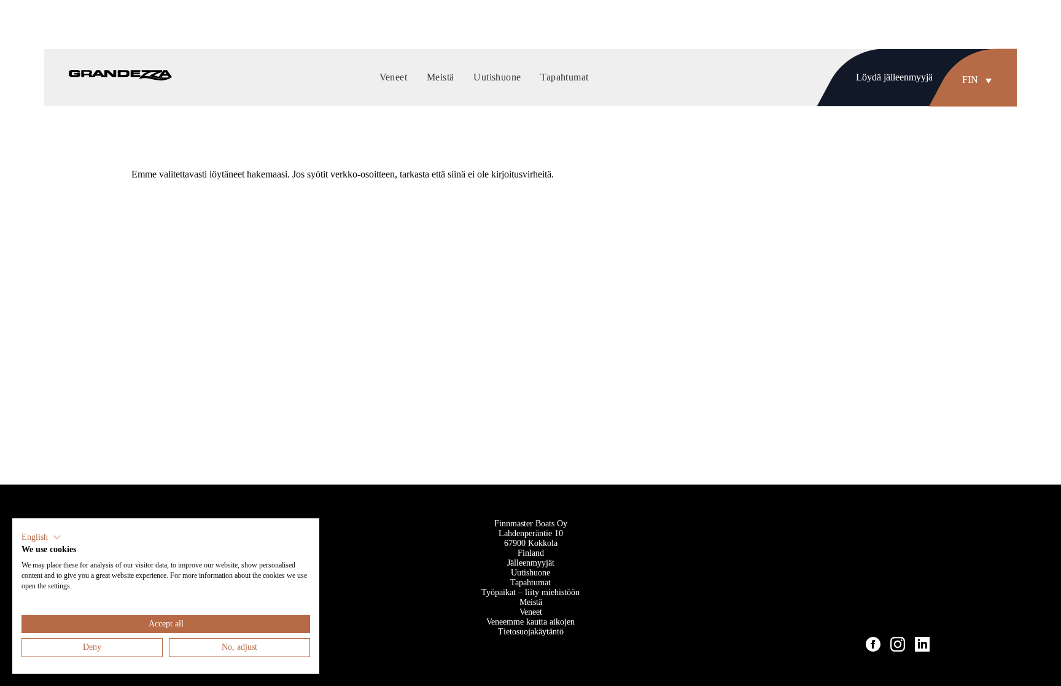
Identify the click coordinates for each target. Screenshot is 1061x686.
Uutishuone (530, 572)
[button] (980, 80)
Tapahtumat (530, 582)
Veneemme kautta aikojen (530, 621)
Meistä (530, 602)
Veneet (530, 612)
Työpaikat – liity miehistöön (530, 592)
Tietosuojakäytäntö (531, 631)
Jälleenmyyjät (530, 562)
